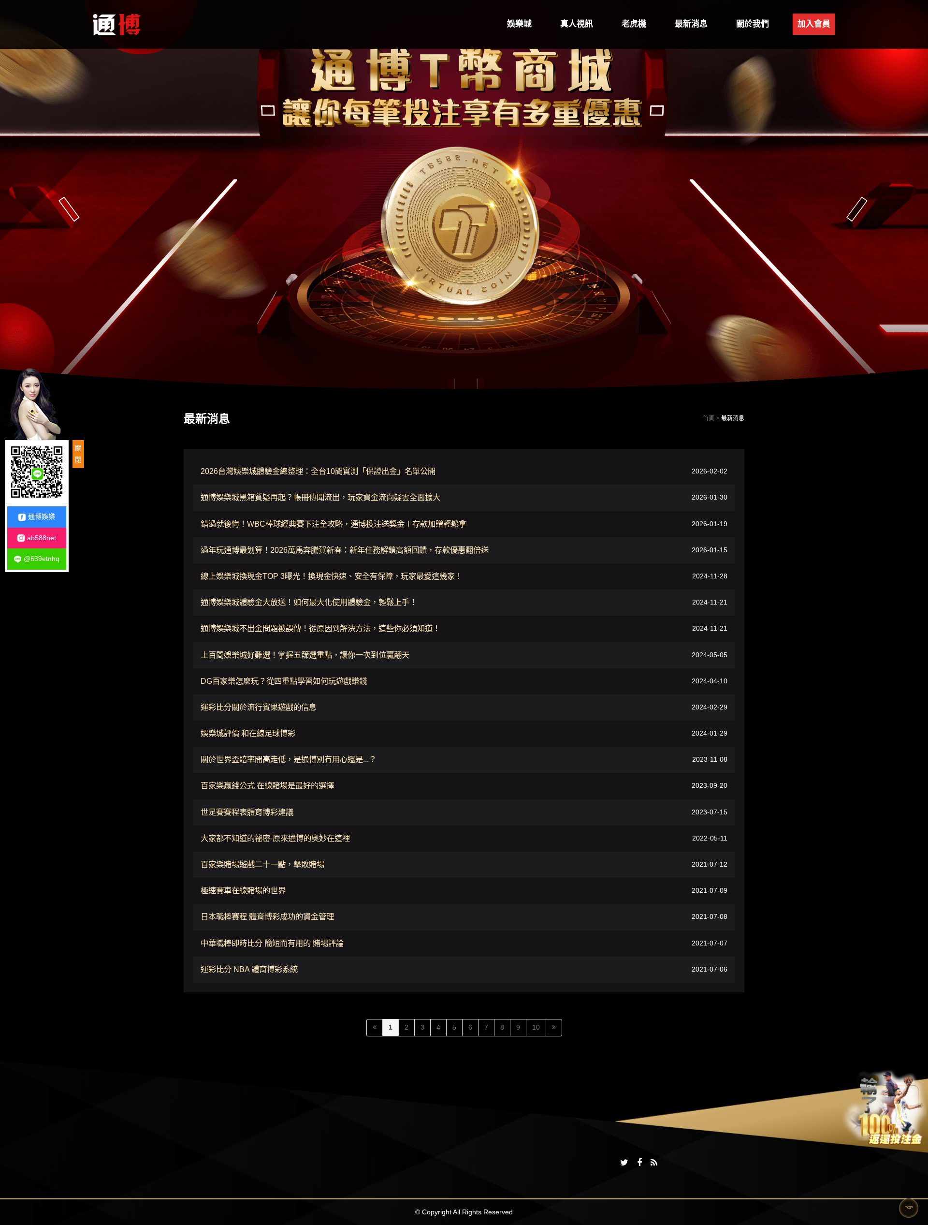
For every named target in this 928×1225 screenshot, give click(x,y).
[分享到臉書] (639, 1163)
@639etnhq (41, 558)
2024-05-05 (709, 655)
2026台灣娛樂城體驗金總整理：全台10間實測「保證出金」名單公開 (318, 471)
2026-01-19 (709, 524)
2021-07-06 (709, 969)
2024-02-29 (709, 707)
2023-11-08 (709, 760)
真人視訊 (576, 24)
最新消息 (691, 24)
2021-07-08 (709, 917)
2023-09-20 (709, 786)
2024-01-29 (709, 733)
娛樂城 (519, 24)
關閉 (78, 453)
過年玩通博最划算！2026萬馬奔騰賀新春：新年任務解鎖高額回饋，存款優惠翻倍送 (345, 550)
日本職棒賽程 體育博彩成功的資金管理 (267, 916)
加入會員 (814, 24)
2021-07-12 (709, 864)
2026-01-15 (709, 550)
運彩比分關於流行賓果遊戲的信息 (259, 707)
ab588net (41, 538)
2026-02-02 (709, 471)
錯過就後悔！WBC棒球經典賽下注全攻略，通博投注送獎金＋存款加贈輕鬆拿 (333, 523)
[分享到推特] (624, 1163)
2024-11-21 (709, 602)
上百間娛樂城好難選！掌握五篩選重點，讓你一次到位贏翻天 (305, 654)
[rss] (654, 1163)
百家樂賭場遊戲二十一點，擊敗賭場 (262, 864)
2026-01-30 (709, 498)
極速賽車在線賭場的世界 (243, 890)
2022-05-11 (709, 838)
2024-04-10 (709, 681)
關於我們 (752, 24)
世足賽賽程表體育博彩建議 (247, 812)
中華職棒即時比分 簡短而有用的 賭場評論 (272, 943)
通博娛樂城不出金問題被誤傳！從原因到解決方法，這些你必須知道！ (320, 628)
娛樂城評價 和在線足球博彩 (248, 733)
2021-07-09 (709, 891)
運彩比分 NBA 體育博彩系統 (249, 969)
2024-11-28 (709, 576)
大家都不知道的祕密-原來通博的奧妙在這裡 (275, 838)
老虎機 (634, 24)
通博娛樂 (41, 516)
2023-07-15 (709, 812)
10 (536, 1027)
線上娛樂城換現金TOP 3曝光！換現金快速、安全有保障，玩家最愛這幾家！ (332, 576)
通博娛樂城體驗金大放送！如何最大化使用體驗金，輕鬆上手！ (309, 602)
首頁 (708, 418)
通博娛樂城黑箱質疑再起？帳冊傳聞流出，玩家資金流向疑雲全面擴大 (320, 497)
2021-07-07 (709, 943)
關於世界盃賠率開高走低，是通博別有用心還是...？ (289, 759)
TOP (909, 1208)
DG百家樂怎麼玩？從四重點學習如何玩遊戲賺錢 (284, 681)
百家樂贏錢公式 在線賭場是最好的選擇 (267, 785)
